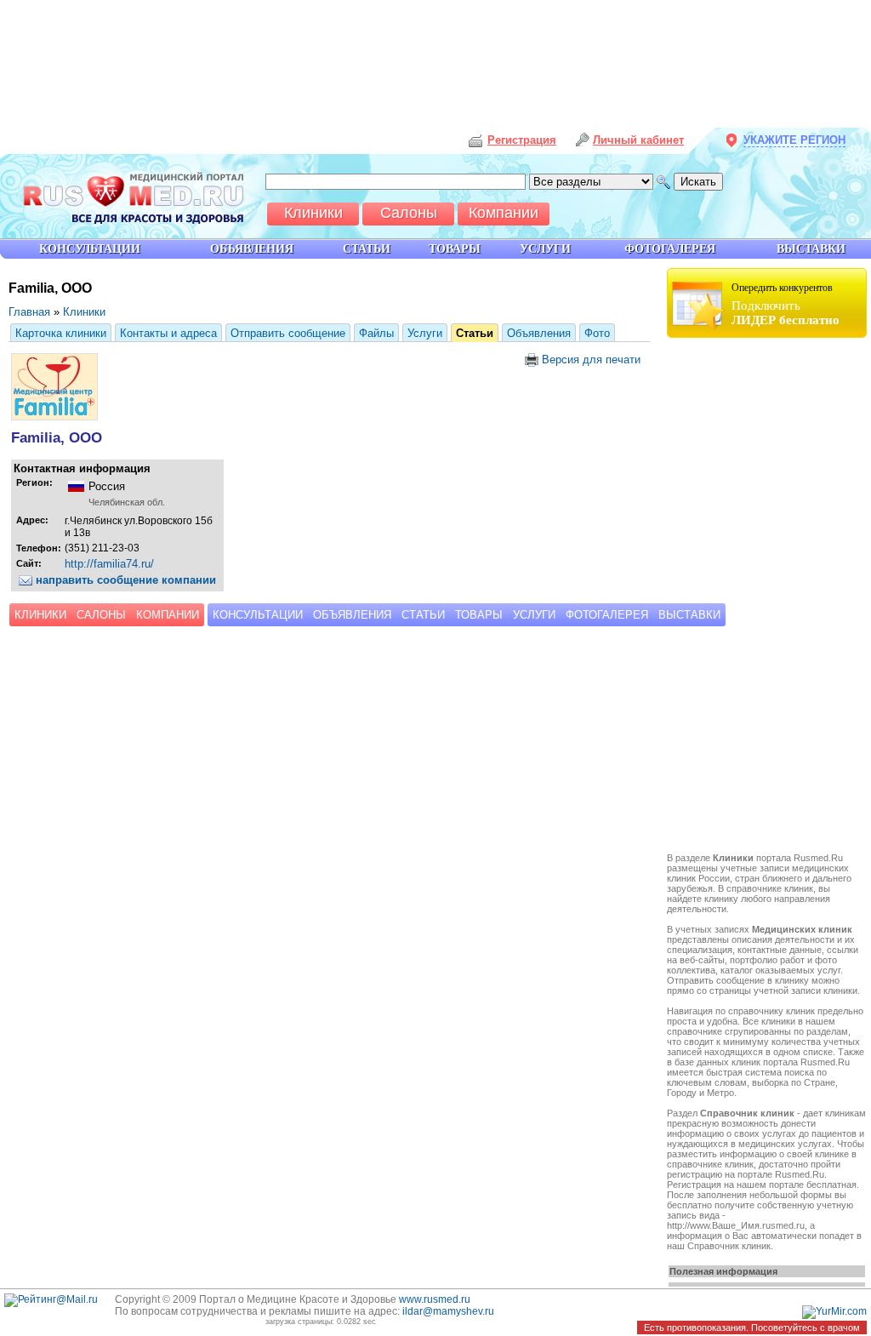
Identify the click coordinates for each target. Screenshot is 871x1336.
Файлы (376, 333)
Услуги (424, 333)
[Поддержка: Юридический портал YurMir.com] (834, 1311)
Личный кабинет (638, 140)
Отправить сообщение (288, 333)
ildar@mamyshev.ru (448, 1311)
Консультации (258, 614)
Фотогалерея (607, 614)
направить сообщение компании (124, 580)
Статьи (474, 333)
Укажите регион (794, 140)
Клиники (84, 311)
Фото (597, 333)
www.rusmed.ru (434, 1299)
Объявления (539, 333)
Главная (29, 311)
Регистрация (521, 140)
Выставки (811, 249)
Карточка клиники (60, 333)
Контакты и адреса (168, 333)
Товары (479, 614)
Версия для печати (589, 359)
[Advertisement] (769, 597)
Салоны (101, 614)
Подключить (786, 304)
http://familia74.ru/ (109, 563)
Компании (167, 614)
